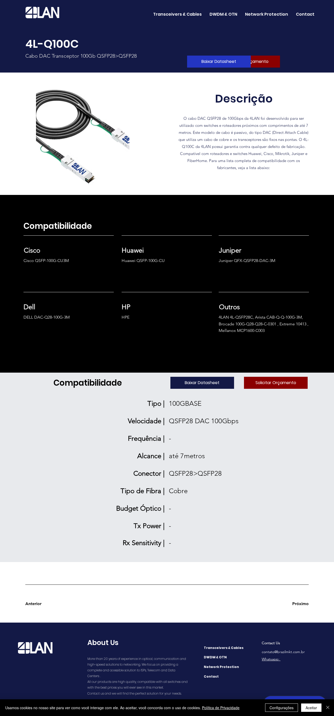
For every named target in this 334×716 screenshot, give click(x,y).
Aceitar (311, 707)
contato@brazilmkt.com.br (283, 651)
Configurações (282, 707)
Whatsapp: (271, 659)
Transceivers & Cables (223, 648)
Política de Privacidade (221, 707)
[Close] (328, 707)
